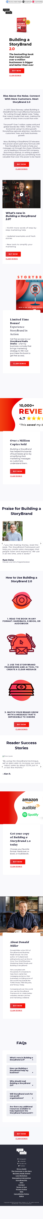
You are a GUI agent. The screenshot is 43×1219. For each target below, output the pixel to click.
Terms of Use (21, 1183)
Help (21, 1187)
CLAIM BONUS (15, 76)
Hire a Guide (21, 1164)
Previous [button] (2, 543)
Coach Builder (38, 1)
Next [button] (40, 543)
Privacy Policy (21, 1185)
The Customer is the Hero (21, 1167)
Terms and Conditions (26, 1199)
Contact (21, 1180)
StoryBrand (28, 1)
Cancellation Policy (21, 1189)
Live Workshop (21, 1171)
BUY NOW (16, 71)
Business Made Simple (15, 1)
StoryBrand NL (21, 1176)
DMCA (21, 1192)
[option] (21, 543)
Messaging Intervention (21, 1173)
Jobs (21, 1178)
